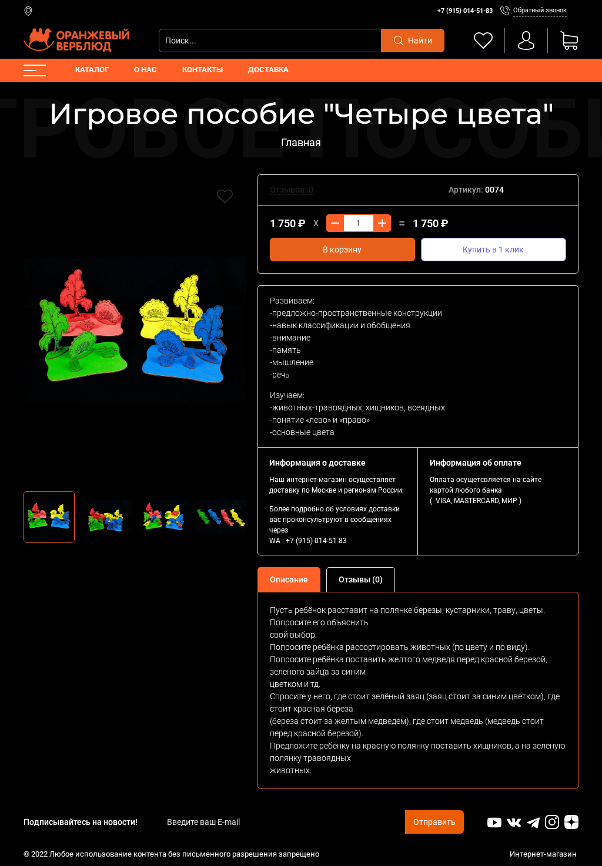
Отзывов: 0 (291, 189)
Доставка (268, 69)
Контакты (202, 69)
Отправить (434, 822)
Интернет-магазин (544, 854)
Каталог (92, 69)
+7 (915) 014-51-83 (465, 11)
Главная (301, 142)
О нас (145, 69)
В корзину (342, 249)
